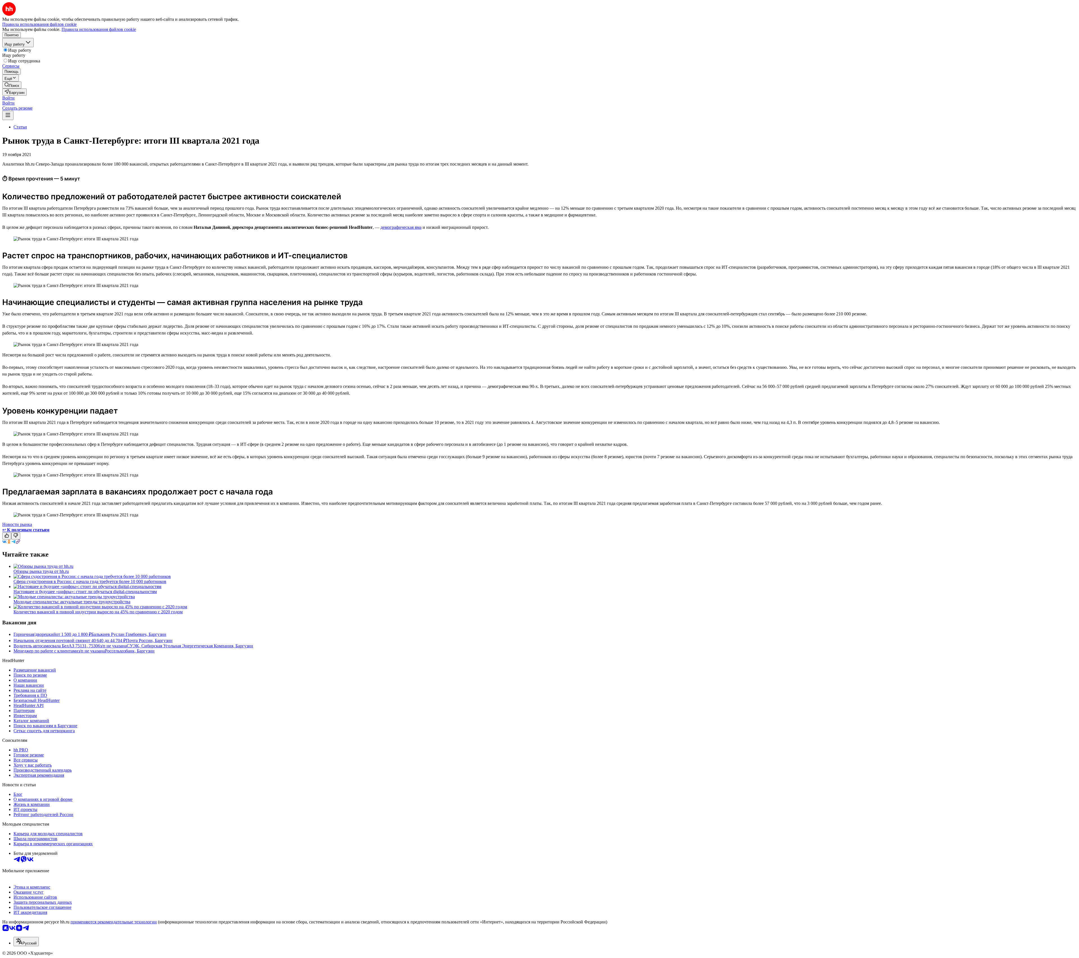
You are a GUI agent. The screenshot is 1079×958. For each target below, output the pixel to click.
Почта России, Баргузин (149, 640)
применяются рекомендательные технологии (114, 921)
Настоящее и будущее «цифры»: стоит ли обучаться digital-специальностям (85, 591)
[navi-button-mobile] (7, 115)
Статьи (20, 127)
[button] (8, 98)
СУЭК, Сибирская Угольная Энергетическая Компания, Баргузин (190, 645)
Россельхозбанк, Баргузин (130, 651)
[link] (11, 85)
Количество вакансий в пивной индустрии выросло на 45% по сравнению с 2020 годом (98, 611)
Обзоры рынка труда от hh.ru (41, 571)
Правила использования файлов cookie (99, 29)
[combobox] (26, 941)
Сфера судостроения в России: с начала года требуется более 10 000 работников (89, 581)
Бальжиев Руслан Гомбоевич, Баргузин (128, 634)
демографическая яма (400, 227)
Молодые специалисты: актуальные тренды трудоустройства (71, 601)
